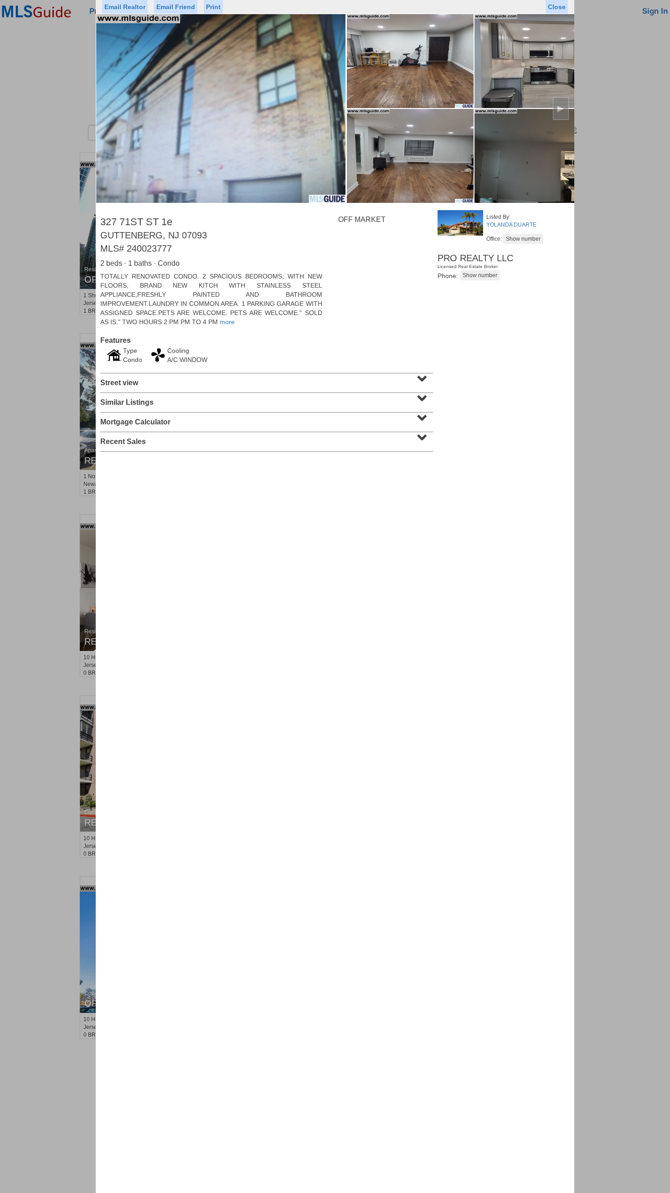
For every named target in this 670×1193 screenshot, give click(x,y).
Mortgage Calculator (265, 419)
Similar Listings (265, 399)
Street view (265, 380)
